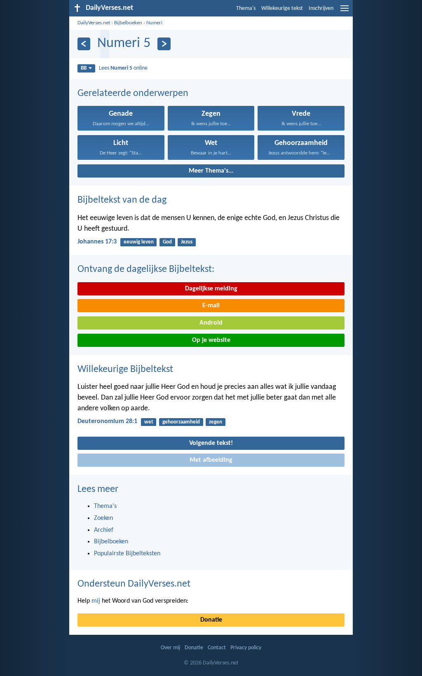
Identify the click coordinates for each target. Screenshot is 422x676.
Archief (103, 530)
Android (211, 323)
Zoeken (103, 518)
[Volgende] (163, 43)
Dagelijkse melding (211, 288)
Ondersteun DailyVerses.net (133, 584)
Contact (217, 648)
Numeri (154, 23)
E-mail (211, 305)
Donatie (211, 620)
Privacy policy (245, 648)
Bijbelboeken (128, 23)
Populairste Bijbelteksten (127, 553)
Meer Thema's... (211, 171)
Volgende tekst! (211, 443)
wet (148, 422)
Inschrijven (321, 8)
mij (95, 601)
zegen (215, 422)
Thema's (246, 8)
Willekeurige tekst (282, 8)
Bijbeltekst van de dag (121, 200)
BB (84, 68)
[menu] (344, 11)
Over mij (170, 648)
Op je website (211, 340)
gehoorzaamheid (181, 422)
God (167, 242)
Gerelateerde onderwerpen (132, 93)
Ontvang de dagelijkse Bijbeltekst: (145, 269)
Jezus (186, 242)
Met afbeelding (211, 460)
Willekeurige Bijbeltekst (125, 369)
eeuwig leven (139, 242)
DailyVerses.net (93, 23)
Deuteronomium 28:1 (107, 421)
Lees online (123, 68)
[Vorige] (83, 43)
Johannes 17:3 (97, 242)
